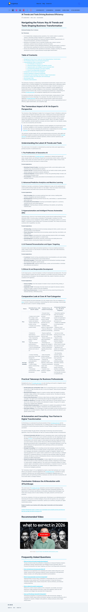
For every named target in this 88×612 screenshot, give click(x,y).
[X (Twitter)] (12, 10)
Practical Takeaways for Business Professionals (34, 73)
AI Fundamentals (49, 10)
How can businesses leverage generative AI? (34, 569)
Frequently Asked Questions (30, 79)
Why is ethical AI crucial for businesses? (33, 586)
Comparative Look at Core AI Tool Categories (34, 71)
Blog (44, 3)
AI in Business (57, 10)
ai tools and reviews (75, 10)
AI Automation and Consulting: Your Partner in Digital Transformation (39, 75)
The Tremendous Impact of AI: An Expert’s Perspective (36, 60)
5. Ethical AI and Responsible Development (36, 70)
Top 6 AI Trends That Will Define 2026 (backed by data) (47, 551)
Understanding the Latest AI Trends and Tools (34, 62)
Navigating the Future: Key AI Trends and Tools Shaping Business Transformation (42, 59)
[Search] (79, 4)
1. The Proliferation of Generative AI (34, 63)
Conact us (49, 3)
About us (38, 3)
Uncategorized (40, 17)
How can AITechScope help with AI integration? (35, 594)
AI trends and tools (30, 92)
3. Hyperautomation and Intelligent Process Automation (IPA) (40, 67)
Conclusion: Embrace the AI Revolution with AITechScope (37, 76)
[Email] (20, 10)
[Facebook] (9, 10)
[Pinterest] (30, 10)
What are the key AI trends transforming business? (36, 561)
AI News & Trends (65, 10)
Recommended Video (29, 78)
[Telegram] (27, 10)
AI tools (30, 438)
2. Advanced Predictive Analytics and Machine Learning (39, 65)
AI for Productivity (40, 10)
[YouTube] (23, 10)
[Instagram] (16, 10)
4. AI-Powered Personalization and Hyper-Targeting (38, 68)
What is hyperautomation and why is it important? (35, 577)
